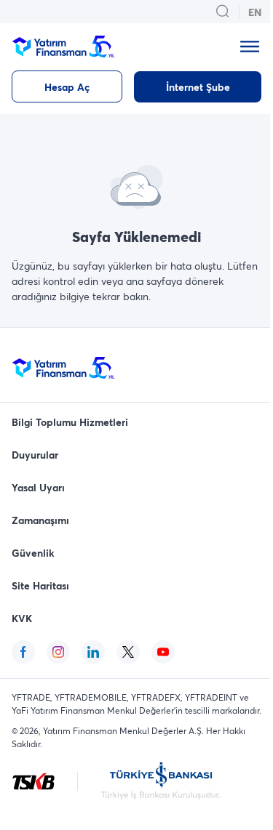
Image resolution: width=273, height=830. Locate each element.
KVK (22, 618)
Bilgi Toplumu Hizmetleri (70, 422)
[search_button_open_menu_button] (222, 11)
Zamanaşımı (40, 520)
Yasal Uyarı (38, 487)
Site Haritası (40, 585)
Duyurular (35, 455)
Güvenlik (33, 553)
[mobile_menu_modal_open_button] (249, 46)
